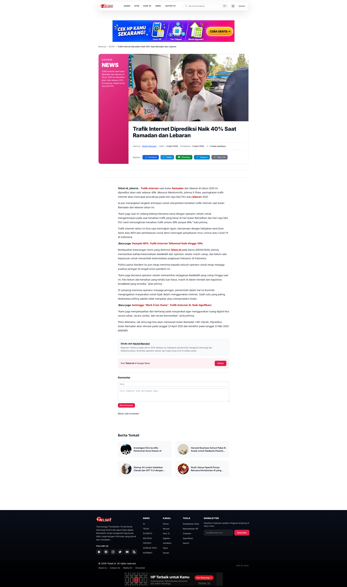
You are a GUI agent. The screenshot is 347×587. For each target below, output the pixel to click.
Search (186, 543)
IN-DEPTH (147, 533)
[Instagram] (113, 552)
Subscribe (242, 533)
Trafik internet (150, 188)
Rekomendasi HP (190, 529)
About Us (102, 568)
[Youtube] (127, 552)
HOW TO (147, 6)
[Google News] (99, 552)
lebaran (197, 196)
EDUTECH (147, 538)
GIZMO (127, 6)
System (242, 6)
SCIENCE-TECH (150, 548)
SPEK (136, 6)
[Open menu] (233, 6)
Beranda (102, 46)
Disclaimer (140, 568)
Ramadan (178, 188)
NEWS (158, 6)
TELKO (146, 529)
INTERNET (147, 553)
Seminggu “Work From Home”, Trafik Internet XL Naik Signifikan (171, 305)
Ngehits (166, 538)
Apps (165, 548)
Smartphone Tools (191, 524)
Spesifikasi (188, 538)
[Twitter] (120, 552)
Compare (187, 533)
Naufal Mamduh (149, 146)
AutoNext (167, 543)
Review (166, 529)
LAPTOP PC (170, 6)
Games (166, 553)
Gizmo (166, 524)
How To (166, 533)
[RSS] (134, 552)
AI (144, 524)
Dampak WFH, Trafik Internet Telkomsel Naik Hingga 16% (167, 243)
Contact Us (115, 568)
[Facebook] (106, 552)
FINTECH (147, 543)
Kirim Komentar (126, 405)
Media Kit (127, 568)
